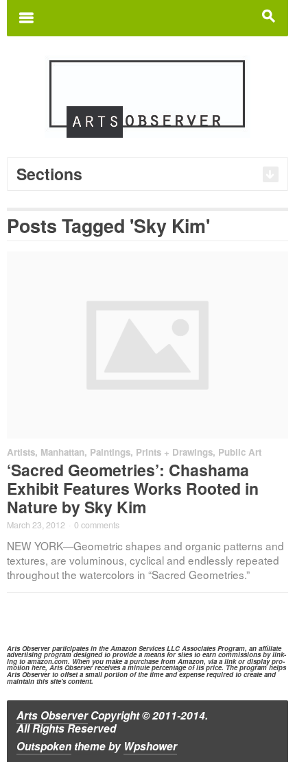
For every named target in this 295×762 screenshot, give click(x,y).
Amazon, (192, 661)
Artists (21, 451)
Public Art (239, 451)
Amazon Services (137, 648)
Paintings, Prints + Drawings (151, 451)
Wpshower (150, 746)
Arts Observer (52, 715)
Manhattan (62, 451)
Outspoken (43, 746)
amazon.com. (48, 661)
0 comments (96, 525)
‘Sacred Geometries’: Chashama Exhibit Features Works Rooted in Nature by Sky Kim (133, 488)
